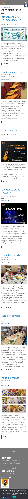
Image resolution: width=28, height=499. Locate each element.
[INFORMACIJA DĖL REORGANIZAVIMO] (14, 28)
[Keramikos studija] (14, 327)
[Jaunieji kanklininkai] (14, 83)
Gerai (14, 496)
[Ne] (26, 493)
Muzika (5, 122)
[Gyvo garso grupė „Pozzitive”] (14, 203)
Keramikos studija (10, 315)
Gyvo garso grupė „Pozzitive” (10, 191)
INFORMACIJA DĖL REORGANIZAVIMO (11, 19)
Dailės (4, 436)
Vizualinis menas (10, 377)
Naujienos (6, 63)
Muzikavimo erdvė (11, 130)
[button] (26, 5)
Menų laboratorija (11, 255)
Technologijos (7, 307)
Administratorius (11, 9)
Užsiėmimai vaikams (8, 438)
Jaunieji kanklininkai (11, 72)
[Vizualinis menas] (14, 389)
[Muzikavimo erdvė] (14, 141)
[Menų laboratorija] (14, 266)
